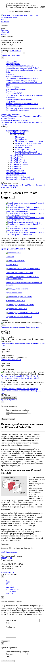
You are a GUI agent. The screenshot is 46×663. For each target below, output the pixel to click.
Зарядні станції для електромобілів (19, 99)
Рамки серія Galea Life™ (25, 150)
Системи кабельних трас (15, 89)
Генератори (10, 102)
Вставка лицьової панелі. (11, 360)
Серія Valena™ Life (18, 160)
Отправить (5, 641)
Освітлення (10, 91)
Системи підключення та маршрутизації (22, 78)
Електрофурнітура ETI (15, 171)
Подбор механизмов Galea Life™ (28, 154)
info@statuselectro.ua (9, 17)
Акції (3, 116)
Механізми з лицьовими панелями (29, 141)
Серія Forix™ (15, 168)
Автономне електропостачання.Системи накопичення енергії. (22, 105)
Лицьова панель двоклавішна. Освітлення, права (20, 327)
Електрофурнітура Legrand (17, 131)
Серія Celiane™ (16, 156)
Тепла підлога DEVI (14, 93)
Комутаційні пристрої (14, 76)
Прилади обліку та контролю (17, 110)
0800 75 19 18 (15, 51)
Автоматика (10, 74)
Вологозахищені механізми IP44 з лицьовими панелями (28, 144)
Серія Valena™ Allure (18, 162)
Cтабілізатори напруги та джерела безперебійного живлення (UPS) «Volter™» (23, 67)
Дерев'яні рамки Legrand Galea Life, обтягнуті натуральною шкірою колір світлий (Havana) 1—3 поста (21, 391)
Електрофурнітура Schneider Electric (20, 179)
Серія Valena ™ (16, 158)
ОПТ (7, 116)
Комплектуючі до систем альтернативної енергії (25, 108)
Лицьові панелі (21, 139)
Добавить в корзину (9, 397)
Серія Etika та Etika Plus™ (20, 164)
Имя (8, 415)
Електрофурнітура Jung (15, 175)
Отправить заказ (8, 419)
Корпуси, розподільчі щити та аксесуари (22, 81)
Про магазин (11, 591)
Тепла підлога (11, 62)
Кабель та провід (12, 87)
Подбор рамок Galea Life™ (26, 152)
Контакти (11, 118)
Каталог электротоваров (11, 55)
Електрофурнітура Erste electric (18, 177)
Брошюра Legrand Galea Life (13, 249)
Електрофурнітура (13, 64)
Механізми (19, 137)
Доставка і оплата (31, 116)
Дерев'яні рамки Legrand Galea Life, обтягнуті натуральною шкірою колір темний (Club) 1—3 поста (20, 378)
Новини (12, 116)
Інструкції (20, 116)
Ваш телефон (12, 620)
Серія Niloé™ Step (17, 133)
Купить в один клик (9, 400)
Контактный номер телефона (18, 410)
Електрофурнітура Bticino (16, 173)
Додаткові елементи (23, 147)
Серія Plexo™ (15, 166)
